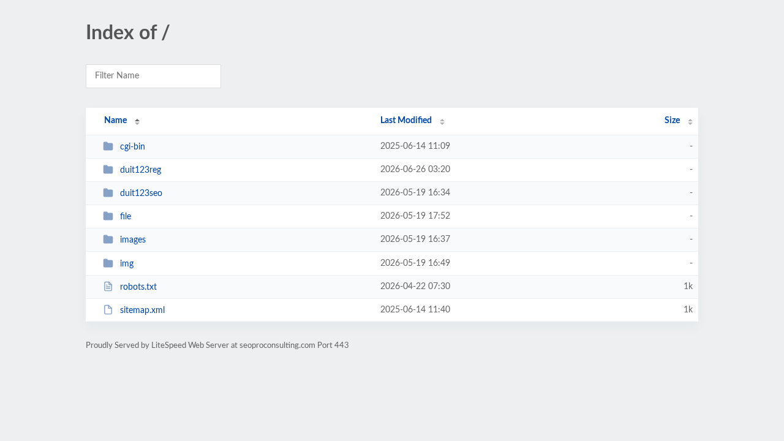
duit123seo (141, 193)
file (125, 217)
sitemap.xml (142, 310)
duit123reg (140, 170)
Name (115, 120)
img (127, 264)
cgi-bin (132, 147)
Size (672, 120)
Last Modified (406, 120)
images (133, 240)
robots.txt (138, 287)
